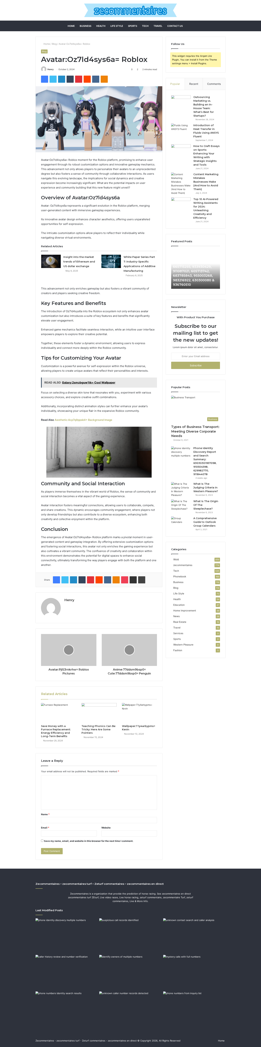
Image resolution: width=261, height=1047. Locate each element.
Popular (175, 84)
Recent (193, 84)
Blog (54, 43)
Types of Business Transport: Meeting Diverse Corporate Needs (195, 431)
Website (106, 827)
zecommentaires (182, 565)
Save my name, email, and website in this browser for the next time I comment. (88, 841)
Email (45, 827)
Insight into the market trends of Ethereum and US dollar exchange (79, 261)
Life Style (116, 25)
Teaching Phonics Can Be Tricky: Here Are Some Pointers (98, 729)
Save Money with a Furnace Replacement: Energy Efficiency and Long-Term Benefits (56, 731)
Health (100, 25)
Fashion (177, 650)
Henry (50, 69)
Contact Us (175, 25)
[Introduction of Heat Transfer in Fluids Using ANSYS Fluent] (181, 130)
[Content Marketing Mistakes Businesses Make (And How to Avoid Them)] (181, 184)
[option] (195, 269)
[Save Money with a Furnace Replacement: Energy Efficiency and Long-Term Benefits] (58, 713)
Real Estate (179, 621)
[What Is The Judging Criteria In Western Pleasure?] (181, 489)
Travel (158, 25)
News (176, 616)
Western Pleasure (183, 644)
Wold (176, 559)
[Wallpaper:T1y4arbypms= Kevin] (139, 713)
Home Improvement (184, 610)
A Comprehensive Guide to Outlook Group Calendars (205, 522)
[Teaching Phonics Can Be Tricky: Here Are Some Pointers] (99, 713)
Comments (214, 84)
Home (71, 25)
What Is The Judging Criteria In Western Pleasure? (205, 487)
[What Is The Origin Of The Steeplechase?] (181, 506)
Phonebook (179, 576)
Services (178, 633)
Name (45, 814)
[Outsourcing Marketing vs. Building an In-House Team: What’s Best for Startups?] (181, 102)
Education (179, 604)
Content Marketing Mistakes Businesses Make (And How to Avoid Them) (205, 182)
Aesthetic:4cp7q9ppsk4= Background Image (83, 420)
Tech (145, 25)
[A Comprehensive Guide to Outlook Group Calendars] (181, 523)
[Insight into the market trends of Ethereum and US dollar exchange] (51, 261)
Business (85, 25)
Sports (132, 25)
